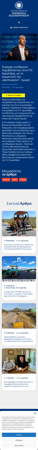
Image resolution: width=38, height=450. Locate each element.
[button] (35, 413)
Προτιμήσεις (19, 445)
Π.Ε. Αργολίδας (17, 87)
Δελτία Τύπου (10, 288)
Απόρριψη (19, 440)
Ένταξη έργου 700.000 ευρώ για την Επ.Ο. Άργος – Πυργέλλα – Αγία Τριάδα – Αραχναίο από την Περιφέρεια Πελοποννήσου (19, 295)
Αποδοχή (19, 435)
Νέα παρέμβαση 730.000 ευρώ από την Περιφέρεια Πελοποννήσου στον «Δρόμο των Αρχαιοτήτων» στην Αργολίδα (18, 385)
